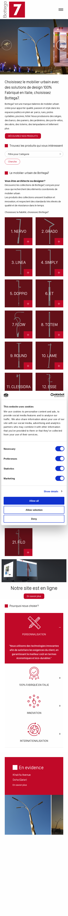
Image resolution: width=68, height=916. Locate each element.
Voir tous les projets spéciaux (34, 47)
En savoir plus (34, 596)
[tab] (34, 627)
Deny (34, 518)
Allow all (34, 500)
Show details (51, 491)
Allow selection (34, 509)
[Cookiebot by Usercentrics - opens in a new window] (50, 395)
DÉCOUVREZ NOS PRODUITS (23, 135)
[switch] (59, 458)
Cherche (12, 161)
